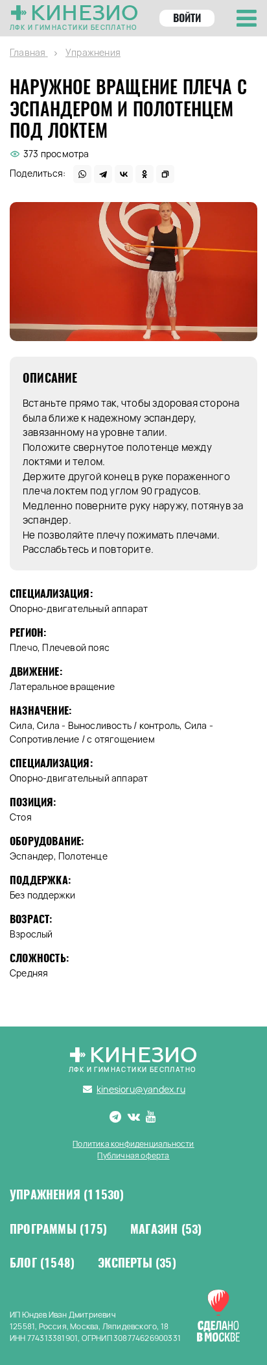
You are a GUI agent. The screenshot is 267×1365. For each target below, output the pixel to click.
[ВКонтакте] (124, 174)
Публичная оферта (133, 1155)
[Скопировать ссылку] (165, 174)
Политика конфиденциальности (133, 1143)
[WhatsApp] (82, 174)
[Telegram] (103, 174)
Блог (42, 1263)
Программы (58, 1229)
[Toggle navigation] (246, 18)
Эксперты (137, 1263)
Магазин (166, 1229)
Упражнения (67, 1195)
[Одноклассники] (144, 174)
